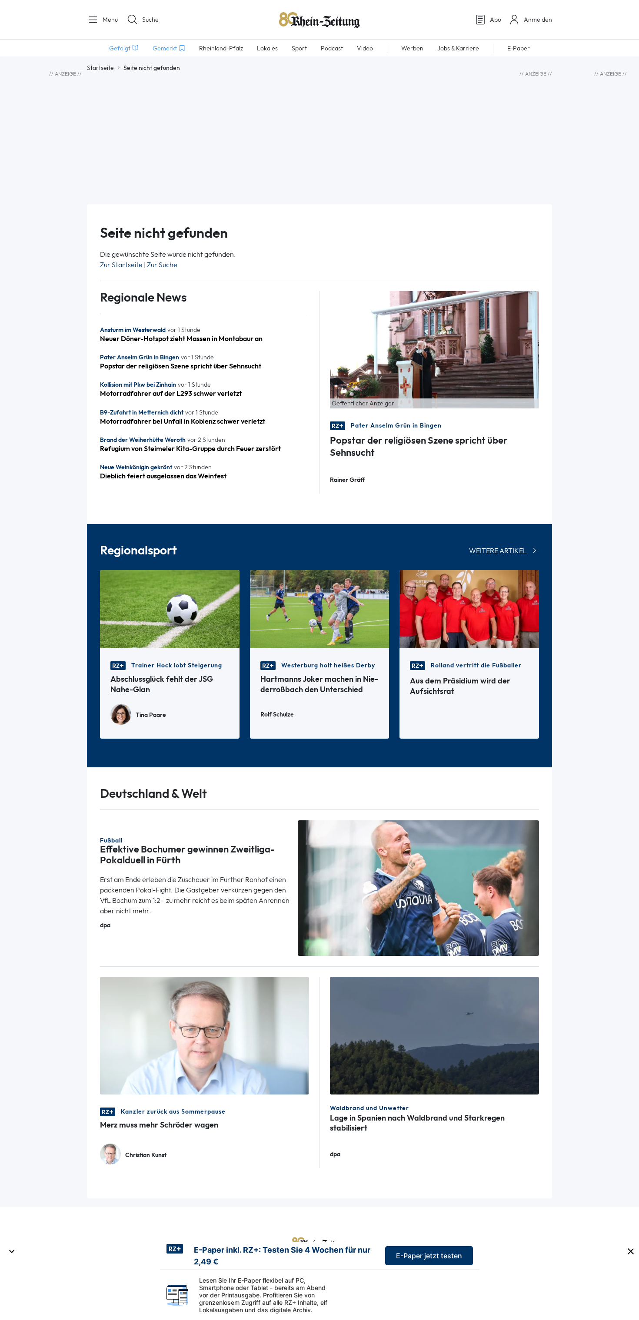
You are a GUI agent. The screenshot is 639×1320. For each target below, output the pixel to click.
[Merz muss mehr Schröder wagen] (204, 1034)
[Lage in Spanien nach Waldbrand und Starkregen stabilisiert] (434, 1034)
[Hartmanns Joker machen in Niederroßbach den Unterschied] (319, 608)
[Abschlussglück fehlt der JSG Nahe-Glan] (170, 608)
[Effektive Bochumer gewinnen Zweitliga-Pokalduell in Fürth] (418, 887)
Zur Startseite (121, 264)
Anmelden (538, 19)
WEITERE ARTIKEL (498, 550)
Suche (150, 19)
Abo (495, 19)
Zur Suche (162, 264)
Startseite (100, 68)
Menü (109, 19)
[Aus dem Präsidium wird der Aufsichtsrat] (469, 608)
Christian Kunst (145, 1155)
